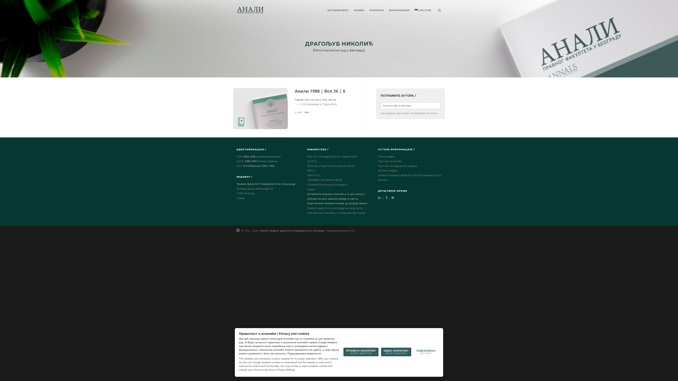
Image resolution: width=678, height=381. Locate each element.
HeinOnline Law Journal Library (324, 180)
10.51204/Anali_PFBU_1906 (258, 166)
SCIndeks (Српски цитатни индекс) (327, 184)
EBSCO (311, 170)
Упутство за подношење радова (397, 166)
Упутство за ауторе (390, 161)
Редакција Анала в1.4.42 (340, 230)
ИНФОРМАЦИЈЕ (399, 10)
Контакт (383, 180)
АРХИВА (359, 10)
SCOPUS (312, 161)
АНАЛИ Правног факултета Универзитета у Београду (292, 230)
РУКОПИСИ (377, 10)
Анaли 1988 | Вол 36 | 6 (320, 91)
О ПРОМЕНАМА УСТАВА (314, 104)
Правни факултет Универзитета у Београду (266, 184)
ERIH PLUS (313, 175)
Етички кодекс (386, 156)
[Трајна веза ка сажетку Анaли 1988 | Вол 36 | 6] (260, 108)
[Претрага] (439, 10)
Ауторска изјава (387, 170)
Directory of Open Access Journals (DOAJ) (331, 166)
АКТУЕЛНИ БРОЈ (338, 10)
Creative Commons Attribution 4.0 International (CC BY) (409, 175)
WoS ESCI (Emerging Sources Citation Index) (332, 156)
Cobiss (311, 189)
